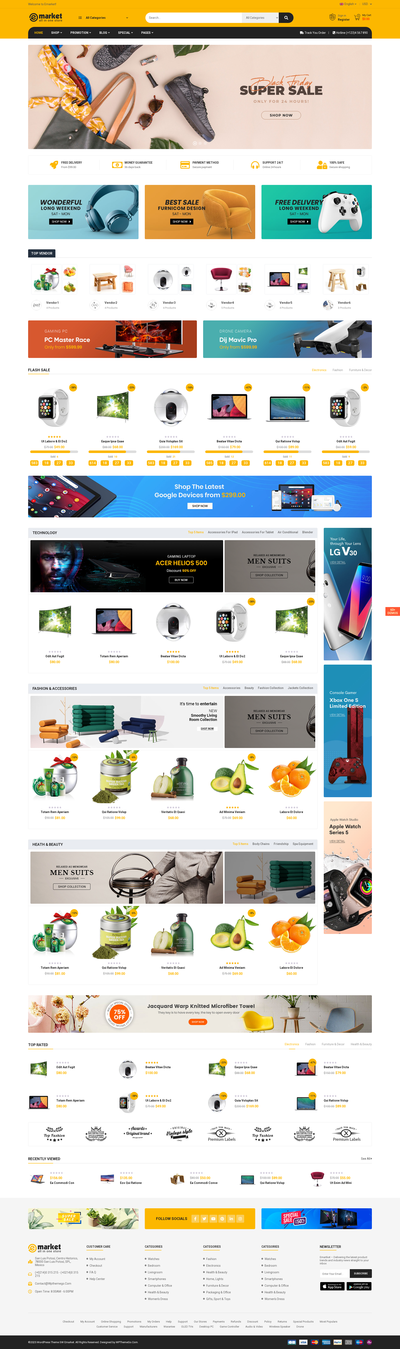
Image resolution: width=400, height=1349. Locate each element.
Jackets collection (300, 688)
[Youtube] (213, 1219)
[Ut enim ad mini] (221, 279)
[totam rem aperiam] (46, 279)
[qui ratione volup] (186, 287)
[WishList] (61, 466)
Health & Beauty (361, 1044)
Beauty (249, 688)
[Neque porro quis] (128, 287)
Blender (307, 532)
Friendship (281, 844)
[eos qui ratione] (107, 1179)
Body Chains (261, 844)
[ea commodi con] (37, 1179)
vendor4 (227, 303)
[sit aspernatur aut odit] (244, 287)
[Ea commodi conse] (361, 287)
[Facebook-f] (195, 1219)
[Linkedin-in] (231, 1219)
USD (365, 4)
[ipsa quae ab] (128, 271)
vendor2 (111, 303)
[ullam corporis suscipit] (69, 287)
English (349, 4)
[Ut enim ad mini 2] (338, 279)
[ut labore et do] (105, 279)
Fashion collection (271, 688)
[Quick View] (57, 406)
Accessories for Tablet (258, 532)
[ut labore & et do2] (361, 271)
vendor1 (52, 303)
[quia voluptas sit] (163, 279)
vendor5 (286, 303)
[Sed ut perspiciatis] (69, 271)
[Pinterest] (222, 1219)
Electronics (319, 370)
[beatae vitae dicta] (186, 271)
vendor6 (344, 303)
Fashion (338, 370)
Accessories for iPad (223, 532)
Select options (283, 821)
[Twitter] (204, 1219)
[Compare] (69, 466)
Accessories (231, 688)
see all (366, 1158)
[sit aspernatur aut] (244, 271)
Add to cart (46, 466)
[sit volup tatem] (303, 287)
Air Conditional (288, 532)
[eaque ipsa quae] (303, 271)
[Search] (286, 18)
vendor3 (169, 303)
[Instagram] (240, 1219)
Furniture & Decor (360, 370)
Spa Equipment (303, 844)
